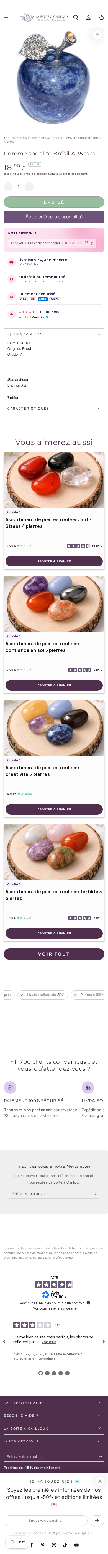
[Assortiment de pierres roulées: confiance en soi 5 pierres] (54, 604)
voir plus (49, 1342)
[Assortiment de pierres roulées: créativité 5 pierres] (54, 728)
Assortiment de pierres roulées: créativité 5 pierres (43, 770)
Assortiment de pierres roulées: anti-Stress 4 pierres (49, 522)
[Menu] (6, 17)
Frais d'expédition (35, 173)
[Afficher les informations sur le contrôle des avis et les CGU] (88, 1302)
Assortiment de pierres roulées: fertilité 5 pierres (54, 895)
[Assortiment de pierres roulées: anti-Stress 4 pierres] (54, 480)
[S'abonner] (96, 1193)
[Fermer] (100, 1481)
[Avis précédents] (4, 1341)
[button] (75, 17)
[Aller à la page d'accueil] (44, 17)
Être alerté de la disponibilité (54, 217)
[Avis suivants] (103, 1341)
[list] (54, 1101)
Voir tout (54, 954)
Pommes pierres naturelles (41, 138)
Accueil (10, 138)
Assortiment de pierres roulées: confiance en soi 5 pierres (43, 646)
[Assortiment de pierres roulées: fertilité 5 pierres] (54, 852)
